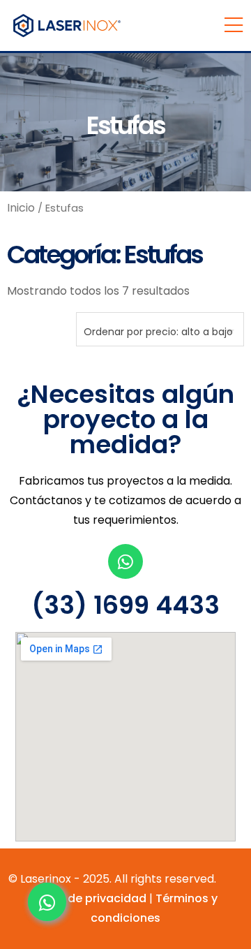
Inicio (21, 208)
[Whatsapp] (125, 561)
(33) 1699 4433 (125, 605)
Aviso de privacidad (90, 898)
